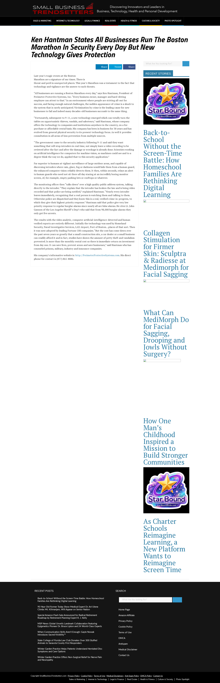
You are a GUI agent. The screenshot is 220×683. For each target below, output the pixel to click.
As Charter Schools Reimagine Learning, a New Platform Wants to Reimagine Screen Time (164, 545)
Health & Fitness (129, 21)
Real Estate (110, 21)
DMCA (122, 638)
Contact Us (124, 655)
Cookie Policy (125, 627)
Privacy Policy (125, 621)
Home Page (124, 610)
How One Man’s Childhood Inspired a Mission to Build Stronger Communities (165, 441)
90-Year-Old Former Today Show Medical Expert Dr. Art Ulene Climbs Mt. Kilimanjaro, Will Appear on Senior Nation (68, 608)
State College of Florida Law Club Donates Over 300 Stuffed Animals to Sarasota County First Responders (67, 641)
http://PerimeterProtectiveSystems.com (97, 255)
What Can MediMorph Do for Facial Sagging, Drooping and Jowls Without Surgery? (166, 333)
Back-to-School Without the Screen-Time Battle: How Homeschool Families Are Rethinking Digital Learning (162, 163)
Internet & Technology (68, 21)
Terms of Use (125, 632)
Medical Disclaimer (128, 649)
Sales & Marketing (42, 21)
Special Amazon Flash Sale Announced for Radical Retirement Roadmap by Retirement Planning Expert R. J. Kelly (67, 616)
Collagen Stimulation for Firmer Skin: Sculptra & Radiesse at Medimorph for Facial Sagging (166, 253)
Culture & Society (151, 21)
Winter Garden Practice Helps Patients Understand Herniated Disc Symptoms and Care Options (70, 650)
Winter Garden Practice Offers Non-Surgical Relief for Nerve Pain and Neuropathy (70, 658)
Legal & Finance (92, 21)
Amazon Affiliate (127, 615)
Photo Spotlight (173, 21)
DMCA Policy (146, 676)
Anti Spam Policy (132, 676)
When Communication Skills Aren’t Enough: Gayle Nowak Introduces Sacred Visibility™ (66, 633)
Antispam (123, 644)
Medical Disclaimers (115, 676)
